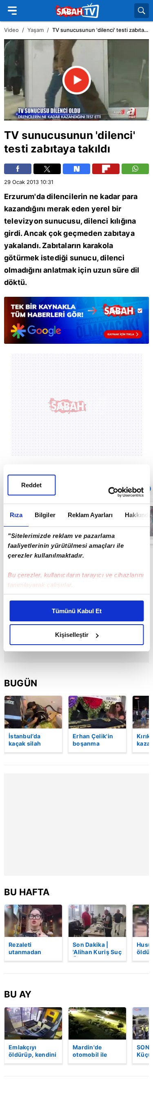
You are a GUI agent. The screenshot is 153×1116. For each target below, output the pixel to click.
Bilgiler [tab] (44, 514)
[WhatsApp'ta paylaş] (135, 169)
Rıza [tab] (15, 514)
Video (11, 30)
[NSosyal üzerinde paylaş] (76, 169)
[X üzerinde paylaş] (47, 169)
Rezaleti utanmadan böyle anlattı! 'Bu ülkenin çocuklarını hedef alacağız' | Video (33, 949)
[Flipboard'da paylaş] (106, 169)
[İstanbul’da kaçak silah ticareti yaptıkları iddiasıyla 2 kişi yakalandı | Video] (33, 712)
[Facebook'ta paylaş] (17, 169)
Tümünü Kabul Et (77, 610)
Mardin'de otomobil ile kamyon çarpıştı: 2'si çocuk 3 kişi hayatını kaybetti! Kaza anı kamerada (97, 1051)
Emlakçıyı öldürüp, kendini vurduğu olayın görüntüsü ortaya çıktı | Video (33, 1051)
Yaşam (35, 30)
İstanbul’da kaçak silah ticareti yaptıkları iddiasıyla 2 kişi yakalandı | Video (33, 740)
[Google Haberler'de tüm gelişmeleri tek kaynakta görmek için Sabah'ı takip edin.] (76, 324)
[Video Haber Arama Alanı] (141, 10)
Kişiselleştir (72, 634)
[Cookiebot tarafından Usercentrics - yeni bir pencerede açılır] (109, 492)
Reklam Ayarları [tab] (90, 514)
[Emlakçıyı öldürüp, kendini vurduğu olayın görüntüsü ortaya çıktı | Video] (33, 1023)
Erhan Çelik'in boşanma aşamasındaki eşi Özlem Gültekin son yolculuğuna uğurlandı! (93, 740)
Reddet (31, 485)
